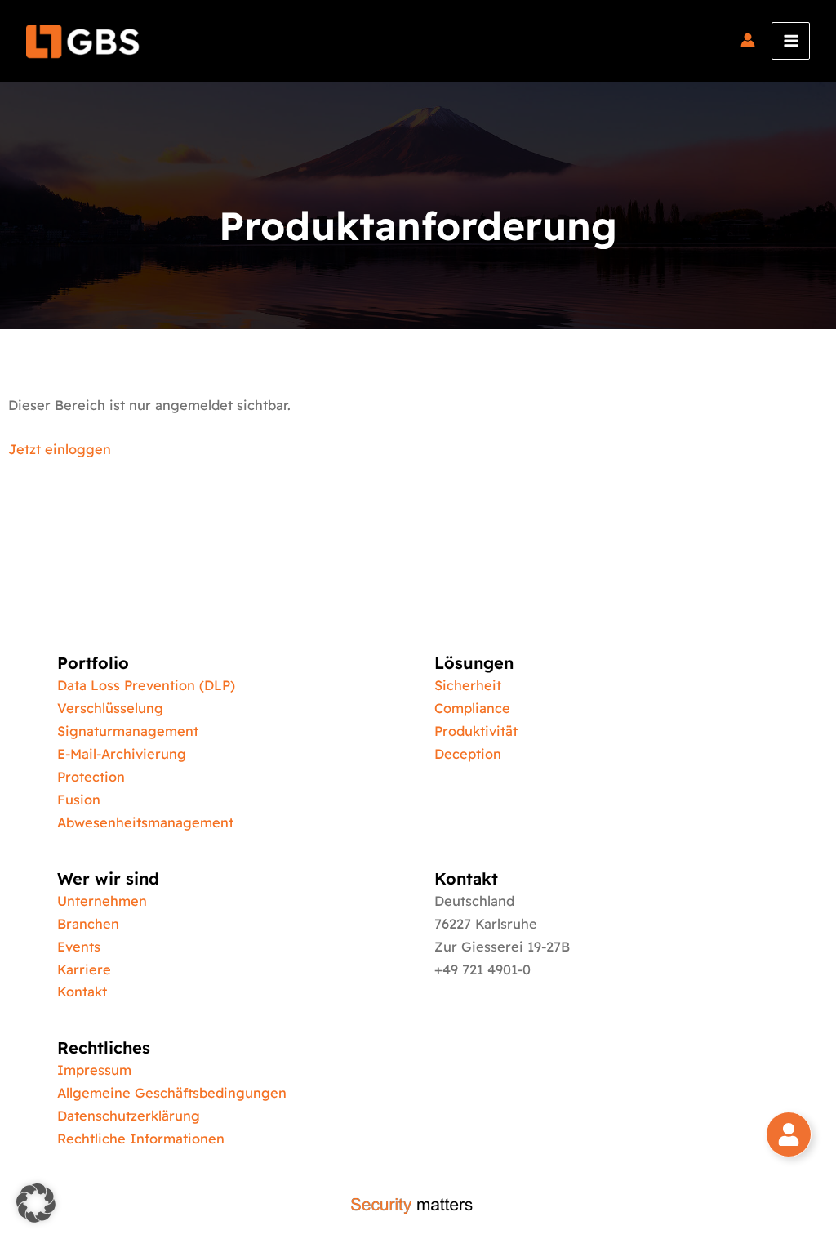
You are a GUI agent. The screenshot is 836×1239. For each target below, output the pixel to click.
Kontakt (466, 878)
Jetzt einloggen (59, 449)
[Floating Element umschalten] (789, 1134)
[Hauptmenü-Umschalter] (791, 41)
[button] (36, 1203)
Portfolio (93, 663)
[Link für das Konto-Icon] (747, 40)
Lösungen (474, 663)
